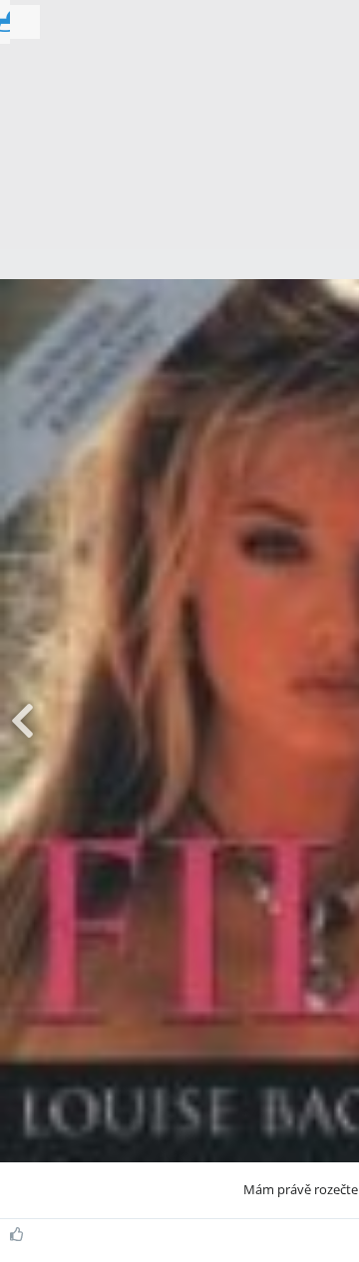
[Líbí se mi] (19, 1234)
